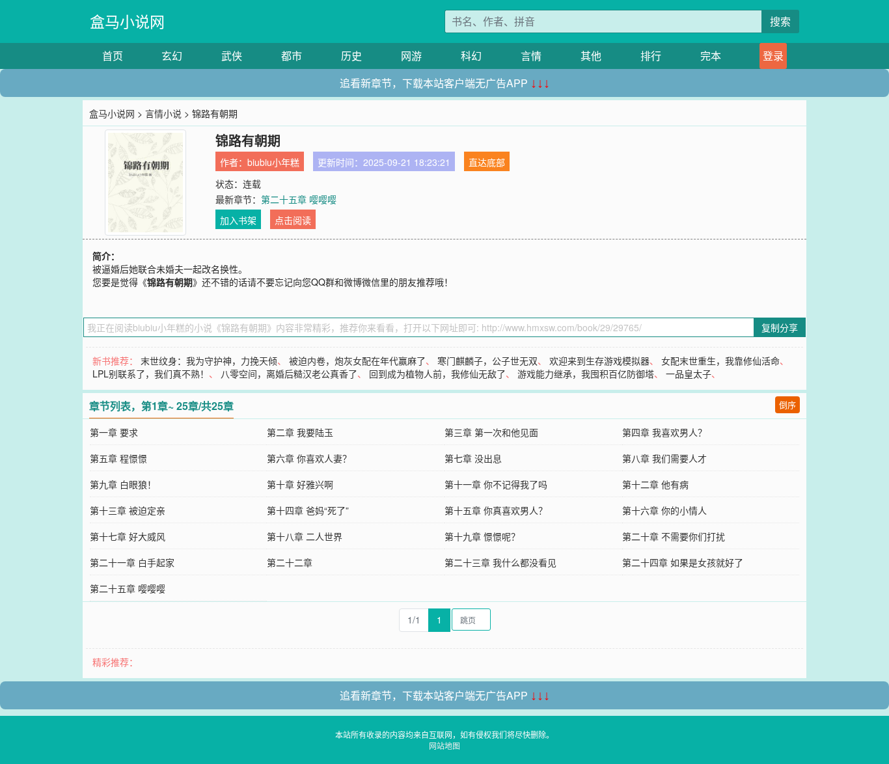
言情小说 (163, 113)
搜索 (780, 21)
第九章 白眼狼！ (123, 484)
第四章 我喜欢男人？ (664, 432)
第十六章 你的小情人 (664, 510)
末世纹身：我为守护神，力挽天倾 (209, 360)
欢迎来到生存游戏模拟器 (599, 360)
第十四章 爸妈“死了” (308, 510)
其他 (591, 55)
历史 (351, 55)
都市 (291, 55)
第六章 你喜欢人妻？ (309, 458)
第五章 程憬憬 (118, 458)
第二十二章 (289, 562)
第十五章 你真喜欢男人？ (495, 510)
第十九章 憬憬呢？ (482, 536)
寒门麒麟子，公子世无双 (487, 360)
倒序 (787, 404)
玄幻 (171, 55)
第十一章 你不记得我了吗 (495, 484)
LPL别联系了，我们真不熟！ (150, 373)
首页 (112, 55)
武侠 (231, 55)
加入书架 (238, 219)
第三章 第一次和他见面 (491, 432)
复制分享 (779, 327)
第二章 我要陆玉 (300, 432)
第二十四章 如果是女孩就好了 (682, 562)
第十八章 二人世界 (304, 536)
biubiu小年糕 (273, 162)
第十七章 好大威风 (127, 536)
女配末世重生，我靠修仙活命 (720, 360)
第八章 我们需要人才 (664, 458)
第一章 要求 (114, 432)
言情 (531, 55)
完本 (710, 55)
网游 (411, 55)
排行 (650, 55)
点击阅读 (293, 219)
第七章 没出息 (473, 458)
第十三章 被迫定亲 (127, 510)
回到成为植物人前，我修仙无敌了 (437, 373)
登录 (773, 55)
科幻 (471, 55)
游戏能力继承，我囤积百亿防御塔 (585, 373)
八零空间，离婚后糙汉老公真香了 (289, 373)
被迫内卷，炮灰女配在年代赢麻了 (357, 360)
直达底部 (487, 162)
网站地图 (444, 745)
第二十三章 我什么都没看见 (500, 562)
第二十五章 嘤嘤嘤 (298, 199)
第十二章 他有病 (655, 484)
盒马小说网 (127, 21)
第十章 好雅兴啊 (300, 484)
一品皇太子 (688, 373)
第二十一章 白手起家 (132, 562)
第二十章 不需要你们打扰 (673, 536)
